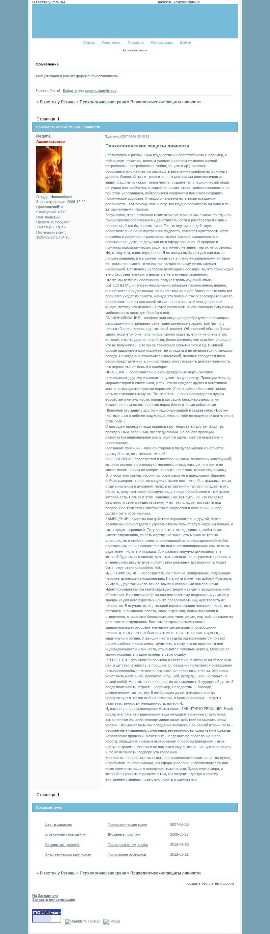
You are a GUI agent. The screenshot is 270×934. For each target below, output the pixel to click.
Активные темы (134, 50)
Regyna (43, 136)
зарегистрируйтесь (101, 90)
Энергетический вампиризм (68, 854)
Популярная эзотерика (127, 854)
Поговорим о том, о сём (128, 844)
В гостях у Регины (57, 102)
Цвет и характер (58, 824)
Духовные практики (124, 834)
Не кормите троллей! (62, 844)
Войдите (70, 90)
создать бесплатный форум (210, 883)
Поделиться (113, 136)
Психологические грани (103, 102)
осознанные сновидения (65, 834)
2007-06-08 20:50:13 (135, 136)
